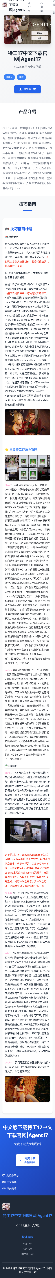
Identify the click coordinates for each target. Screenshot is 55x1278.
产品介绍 (27, 1243)
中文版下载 (30, 89)
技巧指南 (27, 1248)
